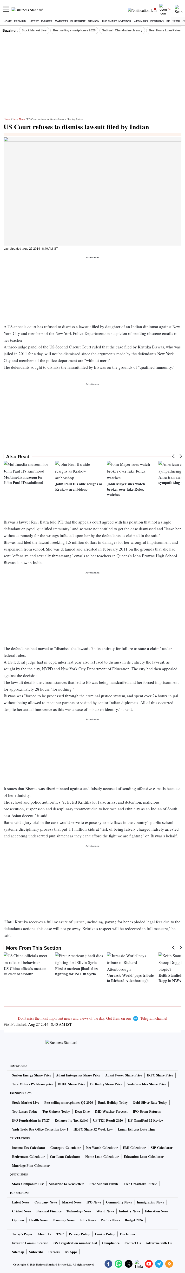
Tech (176, 21)
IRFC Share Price (160, 1075)
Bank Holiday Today (113, 1102)
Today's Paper (22, 1234)
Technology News (78, 1211)
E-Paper (47, 21)
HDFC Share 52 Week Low (93, 1129)
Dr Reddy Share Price (106, 1084)
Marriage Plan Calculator (31, 1165)
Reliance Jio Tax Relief (71, 1120)
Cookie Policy (105, 1234)
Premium (20, 21)
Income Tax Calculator (28, 1147)
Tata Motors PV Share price (32, 1084)
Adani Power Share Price (123, 1075)
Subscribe (36, 1251)
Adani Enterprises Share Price (78, 1075)
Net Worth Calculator (102, 1147)
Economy (157, 21)
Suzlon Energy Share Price (31, 1075)
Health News (38, 1220)
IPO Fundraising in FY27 (31, 1120)
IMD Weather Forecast (111, 1111)
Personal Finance (48, 1211)
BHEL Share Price (71, 1084)
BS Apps (71, 1251)
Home (8, 21)
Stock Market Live (34, 30)
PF (168, 21)
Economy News (63, 1220)
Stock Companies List (28, 1183)
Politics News (110, 1220)
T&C (60, 1234)
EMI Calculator (134, 1147)
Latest (34, 21)
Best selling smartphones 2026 (74, 30)
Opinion (93, 21)
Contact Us (133, 1242)
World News (105, 1211)
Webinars (141, 21)
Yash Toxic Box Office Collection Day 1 (40, 1129)
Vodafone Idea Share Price (146, 1084)
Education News (156, 1211)
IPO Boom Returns (147, 1111)
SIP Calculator (161, 1147)
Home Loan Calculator (102, 1156)
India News (19, 119)
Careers (53, 1251)
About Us (44, 1234)
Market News (71, 1202)
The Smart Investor (116, 21)
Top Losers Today (24, 1111)
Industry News (129, 1211)
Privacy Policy (79, 1234)
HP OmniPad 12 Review (146, 1120)
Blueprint (78, 21)
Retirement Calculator (28, 1156)
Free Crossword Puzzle (140, 1183)
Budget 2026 (134, 1220)
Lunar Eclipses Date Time (136, 1129)
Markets (61, 21)
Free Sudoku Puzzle (104, 1183)
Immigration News (150, 1202)
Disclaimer (127, 1234)
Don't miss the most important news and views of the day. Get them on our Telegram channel (92, 1018)
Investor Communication (30, 1242)
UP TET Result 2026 (108, 1120)
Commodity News (119, 1202)
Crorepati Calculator (65, 1147)
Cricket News (21, 1211)
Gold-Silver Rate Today (150, 1102)
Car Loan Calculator (65, 1156)
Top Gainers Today (56, 1111)
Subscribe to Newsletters (66, 1183)
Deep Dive (82, 1111)
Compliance (110, 1242)
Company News (45, 1202)
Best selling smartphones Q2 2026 (68, 1102)
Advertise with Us (159, 1242)
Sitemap (18, 1251)
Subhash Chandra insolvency (122, 30)
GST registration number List (75, 1242)
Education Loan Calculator (144, 1156)
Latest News (20, 1202)
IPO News (93, 1202)
